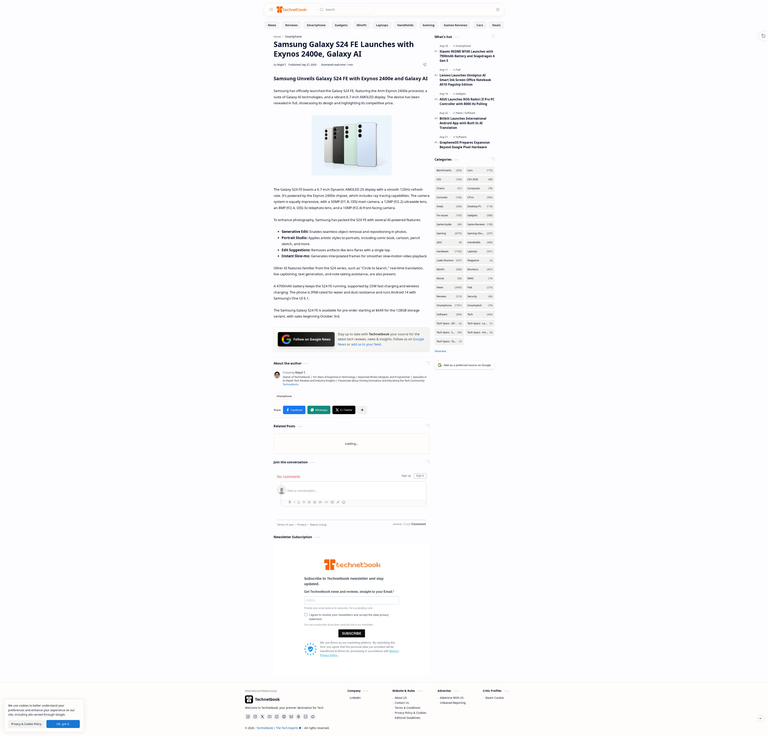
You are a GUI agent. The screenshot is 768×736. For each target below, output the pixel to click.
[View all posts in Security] (480, 296)
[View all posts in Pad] (480, 287)
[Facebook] (248, 717)
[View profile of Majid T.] (294, 372)
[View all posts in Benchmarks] (449, 170)
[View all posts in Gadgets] (480, 215)
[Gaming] (428, 25)
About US (401, 698)
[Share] (425, 65)
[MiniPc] (361, 25)
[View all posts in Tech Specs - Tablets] (449, 341)
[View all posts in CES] (449, 179)
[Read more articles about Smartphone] (463, 46)
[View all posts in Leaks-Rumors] (449, 260)
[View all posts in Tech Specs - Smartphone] (449, 332)
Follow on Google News (312, 339)
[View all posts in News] (449, 287)
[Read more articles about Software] (470, 113)
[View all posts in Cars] (480, 170)
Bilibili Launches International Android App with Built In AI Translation (463, 123)
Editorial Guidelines (407, 718)
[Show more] (440, 351)
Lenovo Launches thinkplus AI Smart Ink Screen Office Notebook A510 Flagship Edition (465, 79)
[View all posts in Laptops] (480, 251)
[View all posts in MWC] (480, 278)
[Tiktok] (277, 717)
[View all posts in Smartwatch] (480, 305)
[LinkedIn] (306, 717)
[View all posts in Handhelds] (480, 242)
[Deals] (496, 25)
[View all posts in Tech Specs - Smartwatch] (480, 332)
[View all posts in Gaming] (449, 233)
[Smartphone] (316, 25)
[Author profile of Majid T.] (280, 64)
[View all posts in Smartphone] (449, 305)
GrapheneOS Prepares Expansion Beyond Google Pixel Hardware (465, 144)
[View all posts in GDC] (449, 242)
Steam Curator (494, 698)
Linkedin (355, 698)
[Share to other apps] (362, 410)
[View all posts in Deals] (449, 206)
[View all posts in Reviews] (449, 296)
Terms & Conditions (407, 708)
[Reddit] (313, 717)
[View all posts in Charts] (449, 188)
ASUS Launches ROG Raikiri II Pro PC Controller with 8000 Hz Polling (467, 101)
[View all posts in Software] (449, 314)
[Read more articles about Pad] (458, 69)
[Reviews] (291, 25)
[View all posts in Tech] (480, 314)
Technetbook (290, 384)
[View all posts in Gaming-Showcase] (480, 233)
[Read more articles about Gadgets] (461, 93)
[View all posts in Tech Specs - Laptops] (480, 323)
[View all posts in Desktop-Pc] (480, 206)
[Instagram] (255, 717)
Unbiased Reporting (453, 703)
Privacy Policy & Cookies (410, 713)
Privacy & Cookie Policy (26, 724)
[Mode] (498, 10)
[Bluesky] (291, 717)
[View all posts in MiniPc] (449, 269)
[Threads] (298, 717)
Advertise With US (451, 698)
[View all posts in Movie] (449, 278)
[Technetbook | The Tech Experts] (291, 9)
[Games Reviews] (455, 25)
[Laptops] (382, 25)
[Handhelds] (405, 25)
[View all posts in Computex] (480, 188)
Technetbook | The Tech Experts (277, 728)
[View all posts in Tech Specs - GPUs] (449, 323)
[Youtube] (270, 717)
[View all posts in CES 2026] (480, 179)
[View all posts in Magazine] (480, 260)
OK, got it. (63, 724)
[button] (294, 410)
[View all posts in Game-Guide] (449, 224)
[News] (272, 25)
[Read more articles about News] (460, 113)
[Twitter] (262, 717)
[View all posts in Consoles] (449, 197)
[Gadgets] (341, 25)
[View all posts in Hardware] (449, 251)
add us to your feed (366, 344)
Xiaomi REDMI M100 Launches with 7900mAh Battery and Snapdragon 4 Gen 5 (467, 56)
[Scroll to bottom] (760, 718)
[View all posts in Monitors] (480, 269)
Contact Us (402, 703)
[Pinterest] (284, 717)
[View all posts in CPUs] (480, 197)
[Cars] (480, 25)
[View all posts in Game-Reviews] (480, 224)
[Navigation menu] (271, 9)
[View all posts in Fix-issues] (449, 215)
